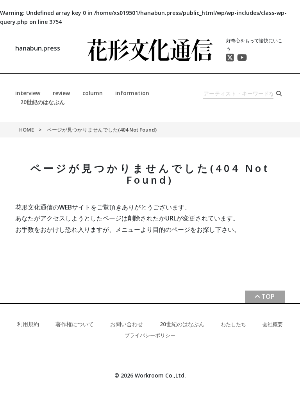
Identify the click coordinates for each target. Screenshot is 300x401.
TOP (268, 296)
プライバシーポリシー (150, 335)
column (92, 93)
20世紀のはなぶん (42, 102)
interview (27, 93)
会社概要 (272, 324)
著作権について (74, 324)
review (61, 93)
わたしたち (233, 324)
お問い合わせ (126, 324)
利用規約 (28, 324)
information (132, 93)
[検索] (279, 94)
